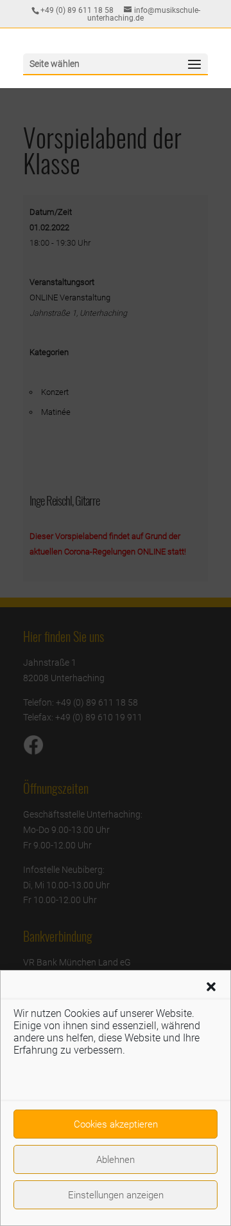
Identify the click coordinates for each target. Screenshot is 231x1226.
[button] (211, 986)
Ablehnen (115, 1160)
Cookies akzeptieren (116, 1124)
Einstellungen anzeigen (116, 1195)
